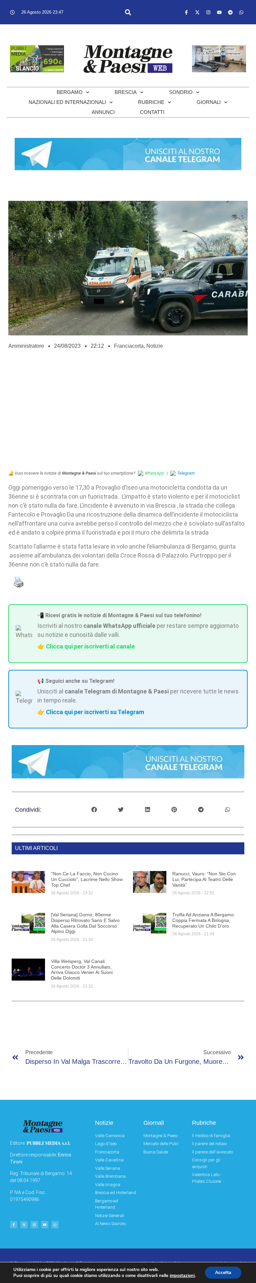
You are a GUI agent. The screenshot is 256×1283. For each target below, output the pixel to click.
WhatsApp (154, 473)
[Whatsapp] (241, 12)
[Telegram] (230, 12)
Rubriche (151, 102)
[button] (127, 12)
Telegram (186, 473)
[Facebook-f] (186, 12)
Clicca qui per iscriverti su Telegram (95, 711)
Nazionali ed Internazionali (67, 102)
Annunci (103, 112)
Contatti (152, 112)
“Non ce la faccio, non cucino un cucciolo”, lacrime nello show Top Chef (87, 879)
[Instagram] (208, 12)
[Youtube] (219, 12)
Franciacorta (129, 346)
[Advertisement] (128, 413)
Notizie (154, 346)
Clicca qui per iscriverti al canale (90, 646)
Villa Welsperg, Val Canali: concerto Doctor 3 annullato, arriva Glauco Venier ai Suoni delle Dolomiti (82, 970)
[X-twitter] (197, 12)
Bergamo (70, 92)
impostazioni (182, 1276)
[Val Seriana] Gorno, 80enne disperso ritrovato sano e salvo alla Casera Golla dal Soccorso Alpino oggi (85, 923)
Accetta (223, 1272)
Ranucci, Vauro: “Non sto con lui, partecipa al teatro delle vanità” (204, 879)
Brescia (126, 92)
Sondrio (181, 92)
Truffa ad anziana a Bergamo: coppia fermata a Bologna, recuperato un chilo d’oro (203, 920)
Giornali (209, 102)
